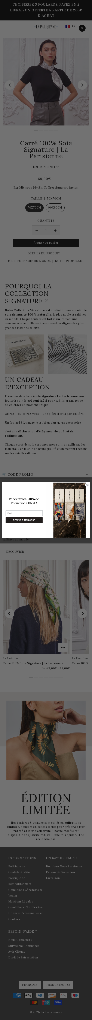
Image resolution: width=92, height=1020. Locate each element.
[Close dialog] (87, 485)
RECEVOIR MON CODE (24, 520)
